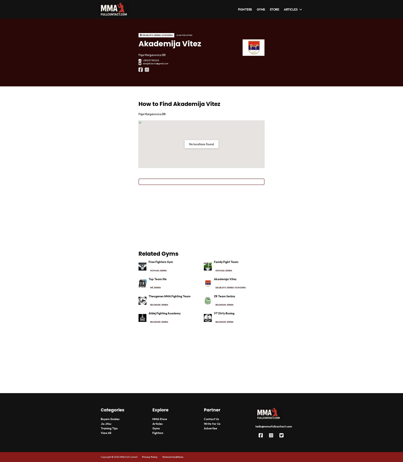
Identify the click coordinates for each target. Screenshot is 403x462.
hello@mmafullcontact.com (273, 426)
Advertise (210, 428)
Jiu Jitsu (106, 424)
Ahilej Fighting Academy (165, 313)
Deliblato (147, 35)
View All (106, 433)
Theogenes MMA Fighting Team (169, 296)
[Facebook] (141, 69)
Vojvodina (167, 35)
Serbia (157, 35)
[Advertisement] (201, 217)
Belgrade (155, 305)
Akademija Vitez (225, 279)
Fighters (245, 9)
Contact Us (211, 419)
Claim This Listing (184, 35)
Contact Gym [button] (201, 181)
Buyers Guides (110, 419)
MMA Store (159, 419)
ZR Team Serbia (224, 296)
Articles (291, 9)
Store (274, 9)
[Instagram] (147, 69)
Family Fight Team (226, 262)
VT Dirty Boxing (224, 313)
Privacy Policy (149, 457)
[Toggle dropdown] (300, 9)
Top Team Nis (158, 279)
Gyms (261, 9)
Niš (151, 287)
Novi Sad (154, 270)
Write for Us (212, 424)
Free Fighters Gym (161, 262)
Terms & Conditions (172, 457)
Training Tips (109, 428)
